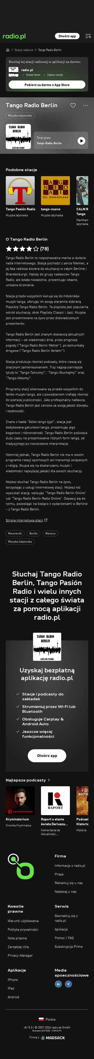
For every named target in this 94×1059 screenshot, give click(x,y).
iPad (11, 988)
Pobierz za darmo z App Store (47, 85)
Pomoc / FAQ (64, 938)
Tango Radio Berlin (49, 143)
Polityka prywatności (23, 929)
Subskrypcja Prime (69, 946)
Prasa (59, 874)
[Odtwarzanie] (81, 141)
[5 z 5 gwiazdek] (36, 249)
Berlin (33, 533)
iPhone (13, 980)
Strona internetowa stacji (24, 520)
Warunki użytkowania (23, 921)
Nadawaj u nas (65, 891)
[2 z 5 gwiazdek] (15, 249)
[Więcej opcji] (85, 105)
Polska (50, 1019)
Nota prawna (17, 938)
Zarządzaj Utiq (18, 947)
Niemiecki (15, 533)
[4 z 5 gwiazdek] (29, 249)
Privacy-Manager (20, 955)
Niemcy (50, 533)
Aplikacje (61, 929)
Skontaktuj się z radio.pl (66, 918)
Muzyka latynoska (20, 115)
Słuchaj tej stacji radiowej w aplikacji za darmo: (45, 62)
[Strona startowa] (8, 50)
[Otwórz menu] (88, 36)
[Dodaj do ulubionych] (73, 105)
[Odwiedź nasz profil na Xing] (68, 984)
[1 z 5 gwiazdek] (9, 249)
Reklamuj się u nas (69, 883)
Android (13, 997)
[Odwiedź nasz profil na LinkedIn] (58, 984)
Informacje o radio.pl (70, 865)
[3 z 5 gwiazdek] (22, 249)
